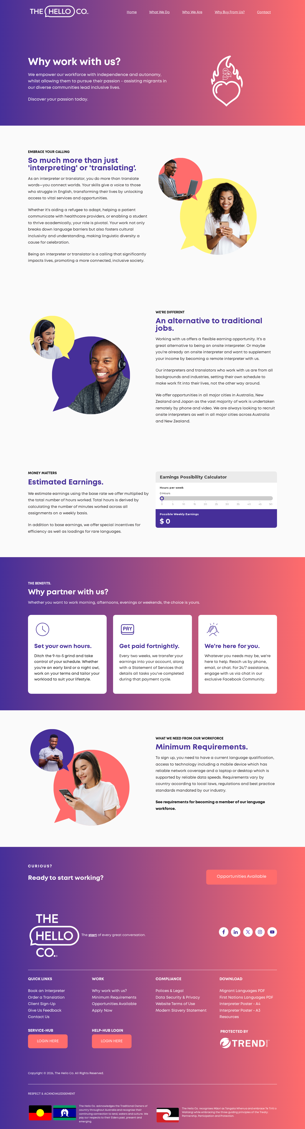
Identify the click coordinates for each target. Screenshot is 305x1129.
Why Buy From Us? (230, 12)
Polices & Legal (170, 991)
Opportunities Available (241, 877)
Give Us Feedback (44, 1010)
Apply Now (102, 1010)
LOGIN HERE (48, 1041)
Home (132, 12)
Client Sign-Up (41, 1004)
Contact (264, 12)
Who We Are (192, 12)
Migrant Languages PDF (242, 991)
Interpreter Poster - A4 (240, 1004)
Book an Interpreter (46, 991)
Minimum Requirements (114, 997)
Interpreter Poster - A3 (240, 1010)
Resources (229, 1017)
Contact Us (38, 1017)
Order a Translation (46, 997)
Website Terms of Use (175, 1004)
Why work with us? (109, 991)
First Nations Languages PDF (246, 997)
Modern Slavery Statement (181, 1010)
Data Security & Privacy (178, 997)
